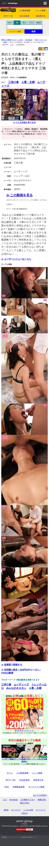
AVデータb (8, 16)
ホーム (10, 773)
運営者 (6, 810)
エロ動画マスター (27, 800)
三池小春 (13, 81)
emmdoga (13, 800)
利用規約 (4, 837)
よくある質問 (28, 810)
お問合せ (24, 813)
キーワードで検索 (36, 787)
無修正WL (42, 800)
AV (17, 23)
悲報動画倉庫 (19, 787)
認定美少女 (40, 16)
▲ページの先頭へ (40, 795)
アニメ (31, 23)
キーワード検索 (15, 31)
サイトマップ (40, 810)
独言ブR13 (24, 803)
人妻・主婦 (28, 81)
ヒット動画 (40, 10)
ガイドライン (16, 810)
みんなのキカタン (16, 688)
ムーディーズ (21, 684)
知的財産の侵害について (29, 837)
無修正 (39, 23)
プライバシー (14, 837)
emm (10, 23)
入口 (4, 3)
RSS (7, 787)
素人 (24, 23)
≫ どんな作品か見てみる (24, 122)
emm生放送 (24, 16)
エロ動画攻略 (24, 10)
